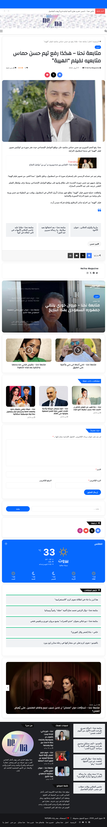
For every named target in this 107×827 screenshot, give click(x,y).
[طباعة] (70, 255)
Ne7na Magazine (92, 68)
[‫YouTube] (86, 530)
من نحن (13, 822)
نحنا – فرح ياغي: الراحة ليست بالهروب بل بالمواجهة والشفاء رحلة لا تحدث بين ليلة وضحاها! (45, 738)
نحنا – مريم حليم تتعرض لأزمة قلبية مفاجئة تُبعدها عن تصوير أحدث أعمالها (45, 757)
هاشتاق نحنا (40, 822)
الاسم (98, 469)
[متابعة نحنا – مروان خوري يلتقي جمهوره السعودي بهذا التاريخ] (62, 771)
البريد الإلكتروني (94, 480)
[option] (53, 307)
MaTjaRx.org (50, 818)
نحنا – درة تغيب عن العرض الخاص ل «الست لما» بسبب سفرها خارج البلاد (87, 408)
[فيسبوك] (59, 74)
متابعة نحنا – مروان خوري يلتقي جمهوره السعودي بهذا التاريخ (45, 772)
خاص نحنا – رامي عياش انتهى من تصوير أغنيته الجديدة (74, 11)
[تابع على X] (85, 68)
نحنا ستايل (21, 822)
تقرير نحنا (30, 822)
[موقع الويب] (96, 273)
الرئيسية (96, 41)
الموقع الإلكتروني (45, 480)
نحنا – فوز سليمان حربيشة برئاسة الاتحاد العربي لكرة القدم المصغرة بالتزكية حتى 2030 (55, 411)
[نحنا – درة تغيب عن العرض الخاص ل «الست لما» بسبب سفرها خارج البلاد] (86, 395)
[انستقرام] (87, 273)
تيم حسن (94, 244)
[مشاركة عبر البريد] (76, 255)
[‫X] (53, 74)
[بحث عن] (105, 31)
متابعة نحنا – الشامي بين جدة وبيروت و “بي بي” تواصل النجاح (53, 164)
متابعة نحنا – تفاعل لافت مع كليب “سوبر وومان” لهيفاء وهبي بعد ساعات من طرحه (56, 711)
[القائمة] (1, 31)
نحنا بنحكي (59, 822)
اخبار (89, 41)
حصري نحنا (50, 822)
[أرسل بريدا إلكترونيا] (83, 68)
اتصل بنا (5, 822)
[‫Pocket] (47, 74)
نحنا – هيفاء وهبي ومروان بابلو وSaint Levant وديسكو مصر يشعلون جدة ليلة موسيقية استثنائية (21, 412)
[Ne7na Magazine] (53, 21)
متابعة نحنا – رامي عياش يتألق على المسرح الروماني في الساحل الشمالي (74, 307)
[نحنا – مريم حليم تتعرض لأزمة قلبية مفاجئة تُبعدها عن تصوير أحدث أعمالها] (62, 756)
